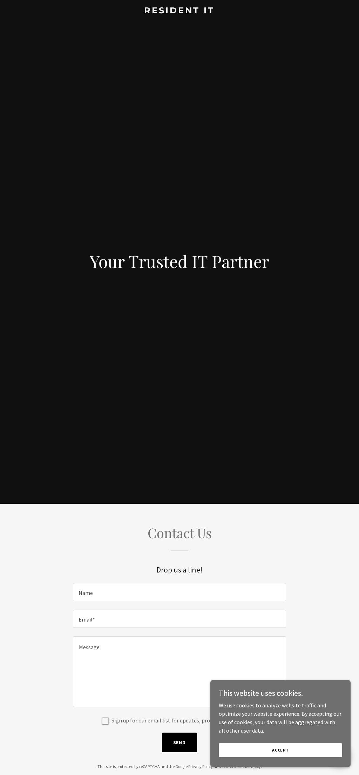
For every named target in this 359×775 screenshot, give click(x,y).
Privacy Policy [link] (200, 766)
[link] (179, 11)
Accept (280, 750)
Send (179, 742)
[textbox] (179, 592)
